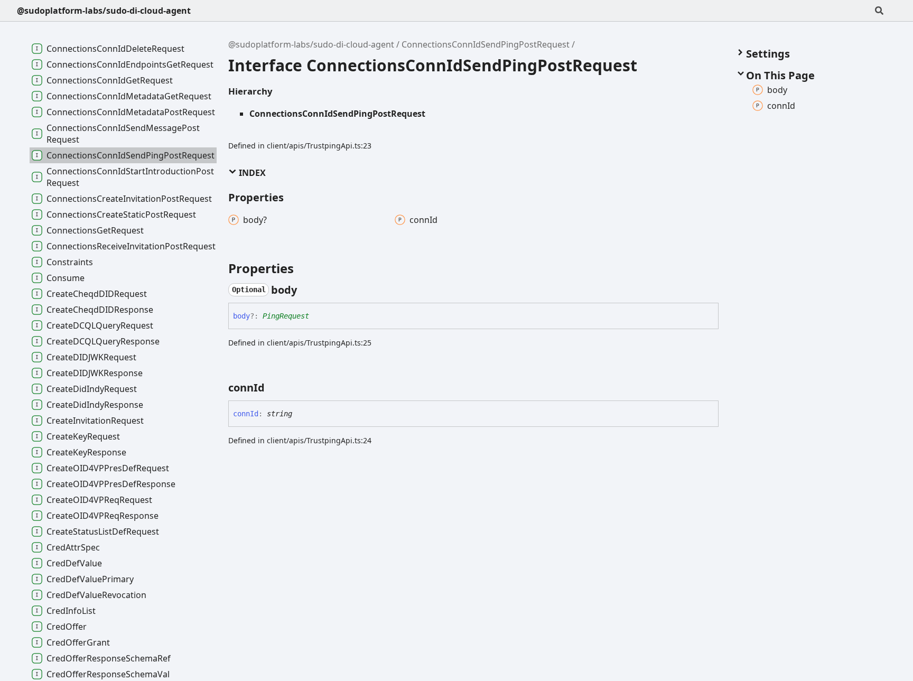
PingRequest (286, 316)
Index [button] (251, 172)
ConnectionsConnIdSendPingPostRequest (486, 44)
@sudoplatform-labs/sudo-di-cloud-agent (104, 10)
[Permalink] (306, 290)
